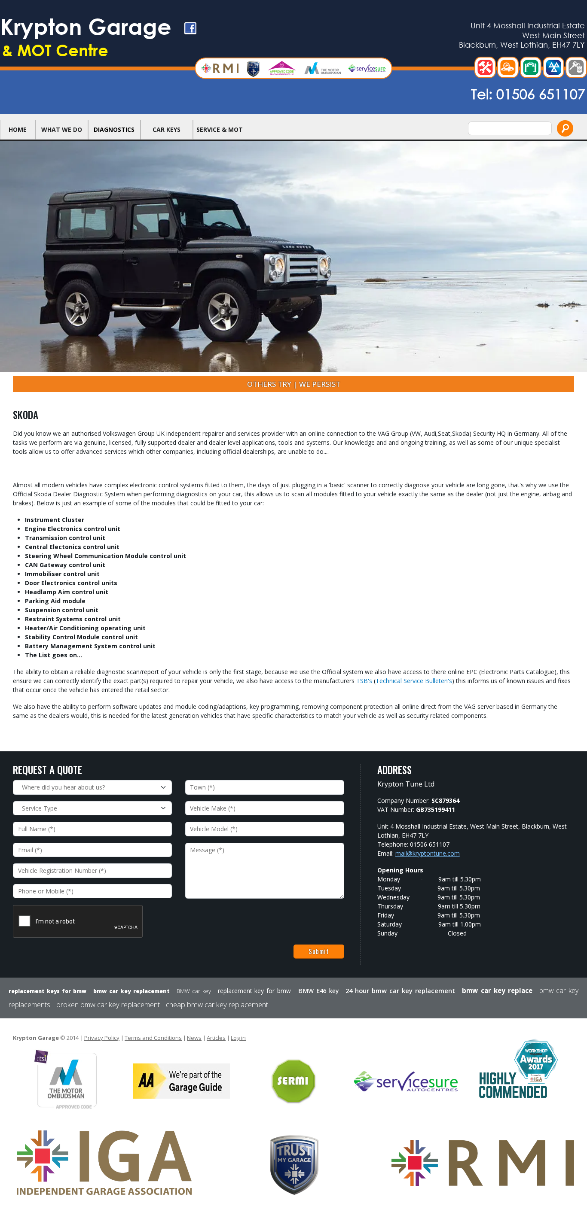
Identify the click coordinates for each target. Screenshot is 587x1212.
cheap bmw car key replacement (217, 1004)
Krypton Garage (85, 36)
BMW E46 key (318, 991)
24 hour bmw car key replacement (400, 990)
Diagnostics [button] (114, 129)
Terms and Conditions (153, 1038)
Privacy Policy (101, 1038)
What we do (61, 129)
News (194, 1038)
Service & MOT (219, 129)
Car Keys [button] (166, 129)
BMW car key (194, 991)
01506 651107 (540, 93)
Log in (238, 1038)
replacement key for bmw (254, 991)
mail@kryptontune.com (427, 853)
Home (18, 129)
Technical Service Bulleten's (414, 681)
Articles (216, 1038)
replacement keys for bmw (47, 991)
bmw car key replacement (131, 991)
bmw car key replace (497, 990)
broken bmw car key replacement (108, 1004)
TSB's (364, 681)
